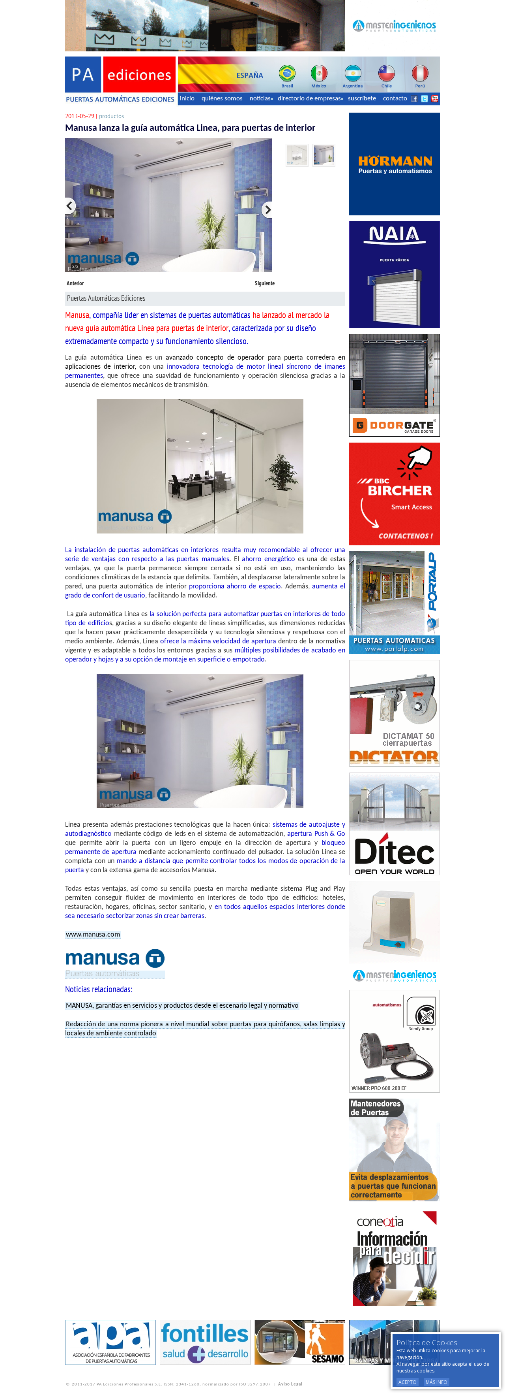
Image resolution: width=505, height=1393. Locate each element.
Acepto (407, 1382)
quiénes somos (222, 98)
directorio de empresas (309, 98)
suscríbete (362, 98)
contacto (395, 98)
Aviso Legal (290, 1384)
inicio (187, 98)
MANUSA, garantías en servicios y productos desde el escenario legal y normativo (182, 1006)
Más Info (436, 1382)
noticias (260, 98)
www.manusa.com (93, 935)
